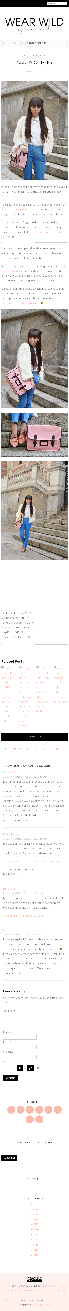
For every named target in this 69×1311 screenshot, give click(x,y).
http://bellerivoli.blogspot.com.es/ (23, 915)
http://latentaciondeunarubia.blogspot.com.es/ (31, 861)
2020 (34, 1218)
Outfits (43, 71)
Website (8, 1051)
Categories (18, 43)
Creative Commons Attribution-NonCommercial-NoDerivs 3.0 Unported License (34, 1291)
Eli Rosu (8, 929)
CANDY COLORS (34, 62)
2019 (34, 1224)
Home (6, 43)
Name (7, 1032)
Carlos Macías (42, 1305)
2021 (34, 1213)
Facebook (45, 231)
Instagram (58, 231)
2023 (34, 1203)
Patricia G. (9, 772)
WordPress (56, 1300)
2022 (34, 1208)
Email (7, 1041)
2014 (34, 1249)
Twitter (5, 236)
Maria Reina (10, 834)
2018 (34, 1229)
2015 (34, 1244)
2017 (34, 1234)
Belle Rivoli (10, 888)
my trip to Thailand (12, 209)
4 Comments (34, 736)
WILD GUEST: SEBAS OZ (50, 748)
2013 (34, 1255)
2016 (34, 1239)
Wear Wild (13, 1300)
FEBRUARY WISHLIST (17, 748)
